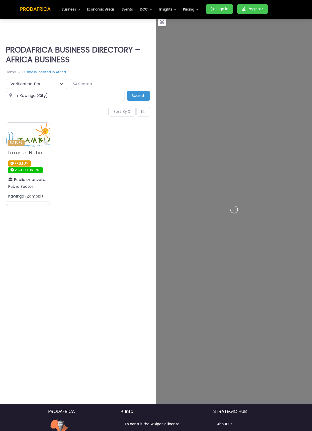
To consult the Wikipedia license (152, 423)
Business (69, 9)
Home (11, 72)
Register (255, 9)
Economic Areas (101, 9)
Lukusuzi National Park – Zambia (47, 152)
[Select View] (143, 111)
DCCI (144, 9)
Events (127, 9)
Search (141, 95)
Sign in (222, 9)
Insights (165, 9)
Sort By (120, 111)
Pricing (188, 9)
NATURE (16, 142)
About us (224, 423)
